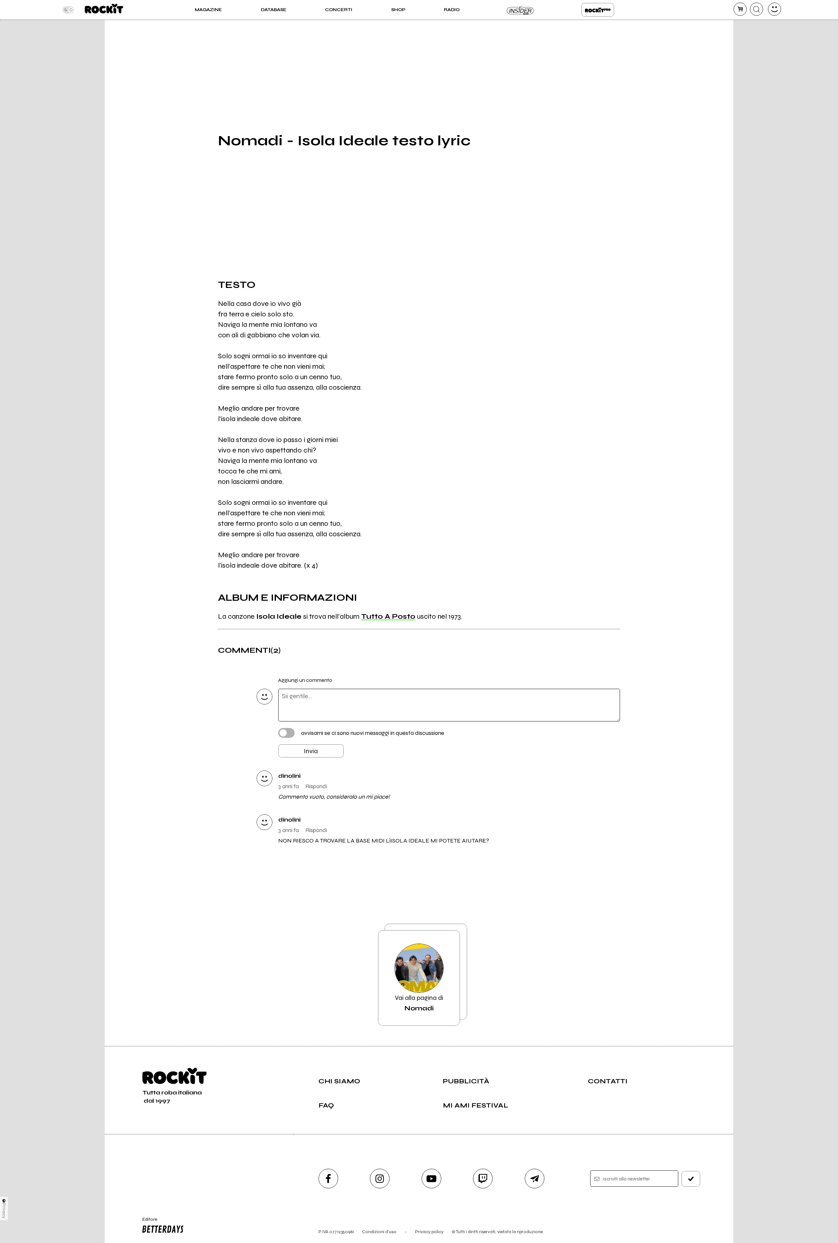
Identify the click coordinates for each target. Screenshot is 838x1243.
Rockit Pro (597, 10)
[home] (104, 10)
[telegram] (534, 1178)
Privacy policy (429, 1231)
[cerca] (756, 9)
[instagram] (380, 1178)
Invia (311, 751)
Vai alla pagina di (419, 1003)
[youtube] (431, 1178)
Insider (520, 9)
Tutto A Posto (388, 616)
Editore (146, 1222)
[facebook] (328, 1178)
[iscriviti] (691, 1179)
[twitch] (483, 1178)
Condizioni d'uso (379, 1231)
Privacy (4, 1210)
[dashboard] (774, 9)
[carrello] (740, 9)
